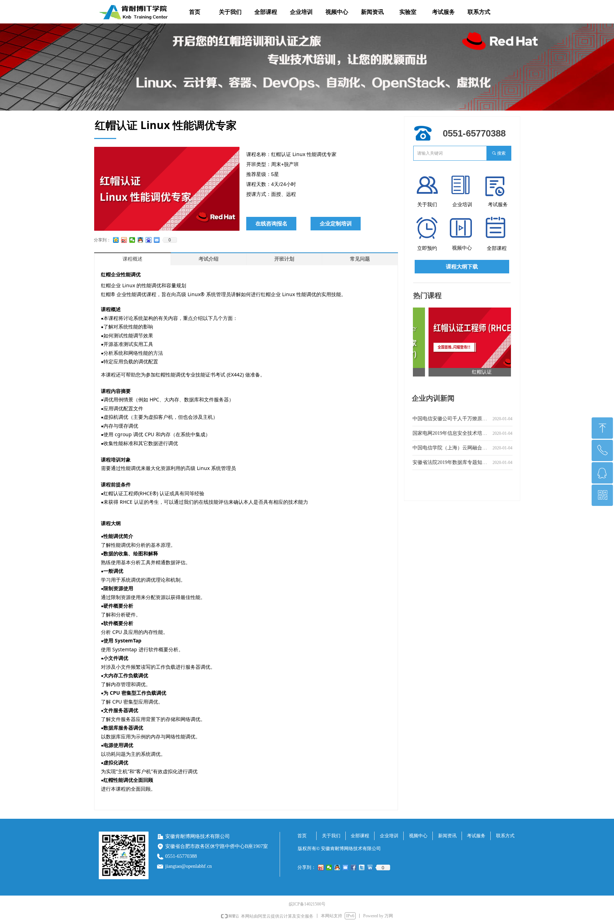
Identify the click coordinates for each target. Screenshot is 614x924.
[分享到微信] (132, 240)
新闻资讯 (372, 12)
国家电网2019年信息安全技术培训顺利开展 (451, 433)
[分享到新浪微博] (124, 240)
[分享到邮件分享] (157, 240)
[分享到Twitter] (362, 867)
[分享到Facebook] (354, 867)
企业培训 (301, 12)
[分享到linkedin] (370, 867)
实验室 (407, 12)
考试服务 (443, 12)
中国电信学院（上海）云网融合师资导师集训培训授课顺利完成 (451, 447)
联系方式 (479, 12)
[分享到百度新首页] (149, 240)
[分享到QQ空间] (116, 240)
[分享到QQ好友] (141, 240)
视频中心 (336, 12)
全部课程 (265, 12)
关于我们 (230, 12)
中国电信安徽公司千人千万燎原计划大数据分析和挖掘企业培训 (451, 418)
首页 (194, 12)
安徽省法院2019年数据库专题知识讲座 (451, 462)
